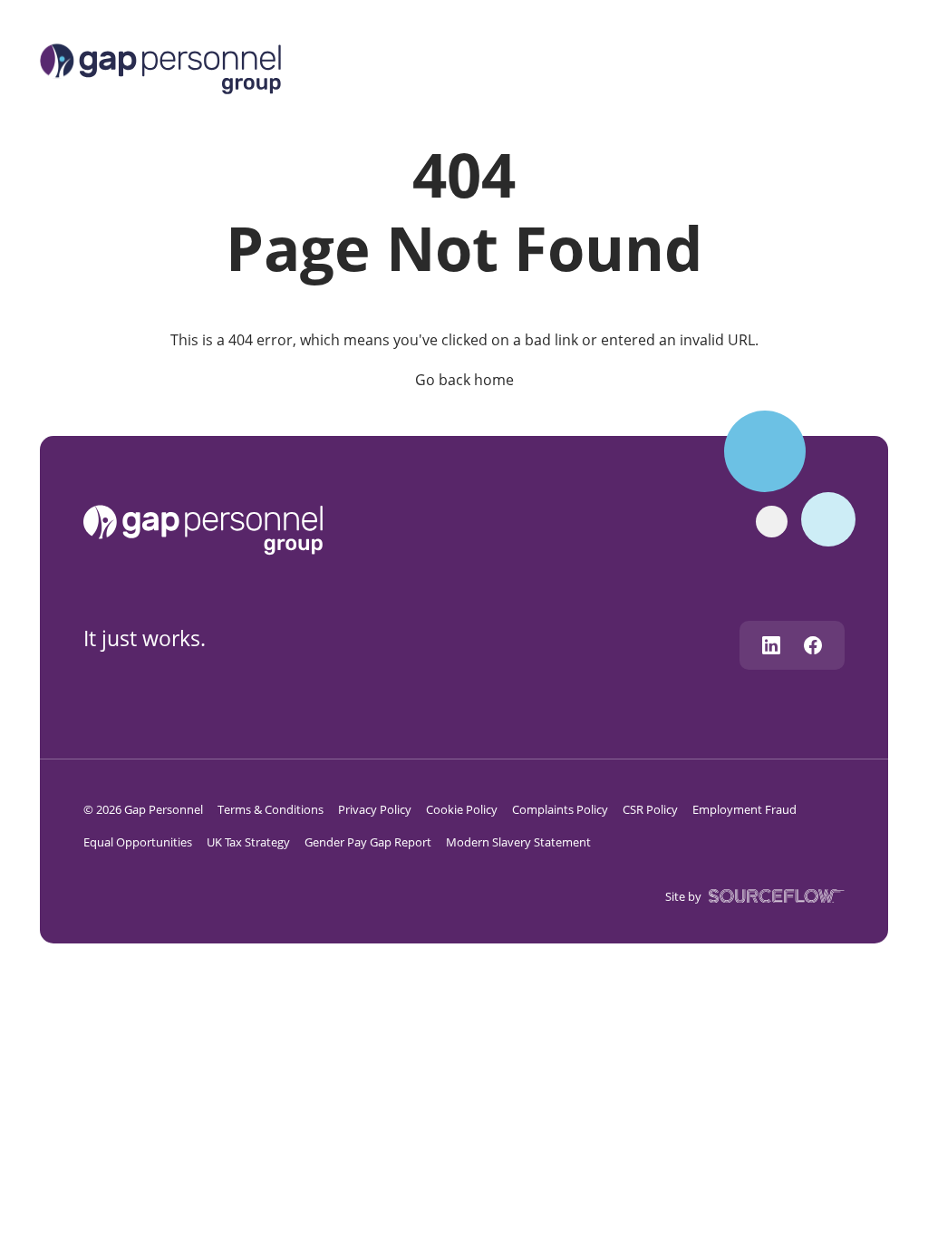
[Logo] (160, 67)
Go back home (464, 380)
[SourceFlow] (773, 895)
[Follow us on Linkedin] (771, 645)
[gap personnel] (211, 528)
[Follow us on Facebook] (812, 645)
